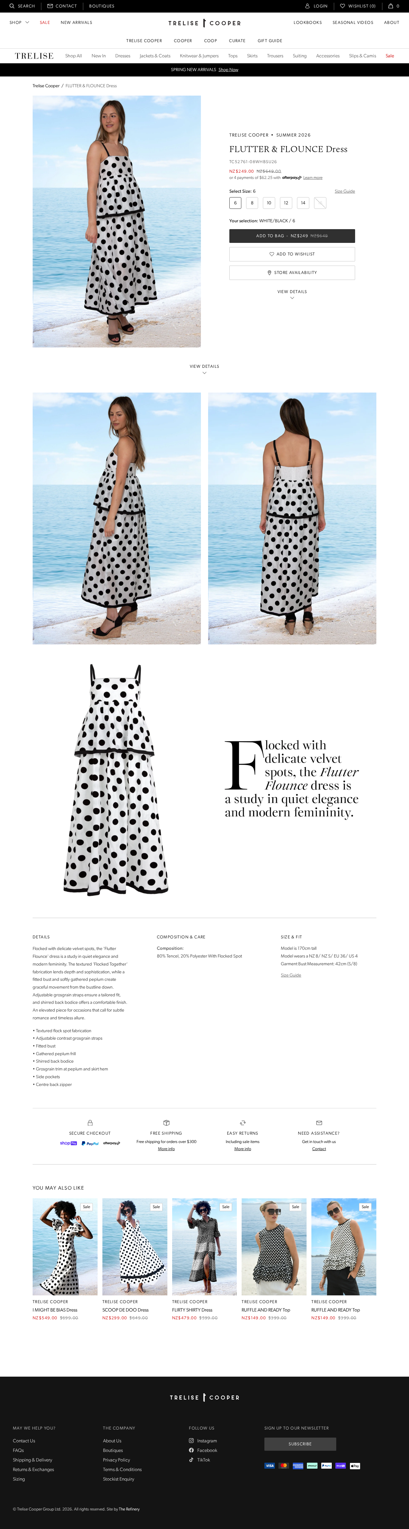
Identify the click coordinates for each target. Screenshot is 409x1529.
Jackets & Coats (155, 56)
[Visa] (269, 1466)
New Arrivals (76, 23)
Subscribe (300, 1444)
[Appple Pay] (355, 1466)
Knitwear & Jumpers (199, 56)
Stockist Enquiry (118, 1479)
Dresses (122, 56)
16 (320, 203)
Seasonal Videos (353, 23)
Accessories (328, 56)
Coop (210, 41)
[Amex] (298, 1466)
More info (166, 1149)
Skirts (252, 56)
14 (303, 203)
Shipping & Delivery (32, 1460)
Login (321, 6)
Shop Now (228, 70)
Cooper (183, 41)
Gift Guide (270, 41)
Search (26, 6)
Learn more (312, 178)
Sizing (19, 1479)
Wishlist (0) (362, 6)
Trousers (275, 56)
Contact (66, 6)
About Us (112, 1441)
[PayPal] (90, 1143)
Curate (237, 41)
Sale (45, 23)
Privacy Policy (116, 1460)
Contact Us (24, 1441)
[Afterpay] (111, 1143)
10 (269, 203)
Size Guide (345, 191)
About (391, 23)
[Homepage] (204, 1397)
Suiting (300, 56)
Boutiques (102, 6)
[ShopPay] (68, 1143)
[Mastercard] (283, 1466)
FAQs (18, 1450)
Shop (16, 23)
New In (99, 56)
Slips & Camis (362, 56)
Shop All (73, 56)
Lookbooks (308, 23)
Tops (232, 56)
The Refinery (129, 1509)
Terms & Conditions (122, 1469)
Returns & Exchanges (33, 1469)
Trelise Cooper (144, 41)
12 (286, 203)
